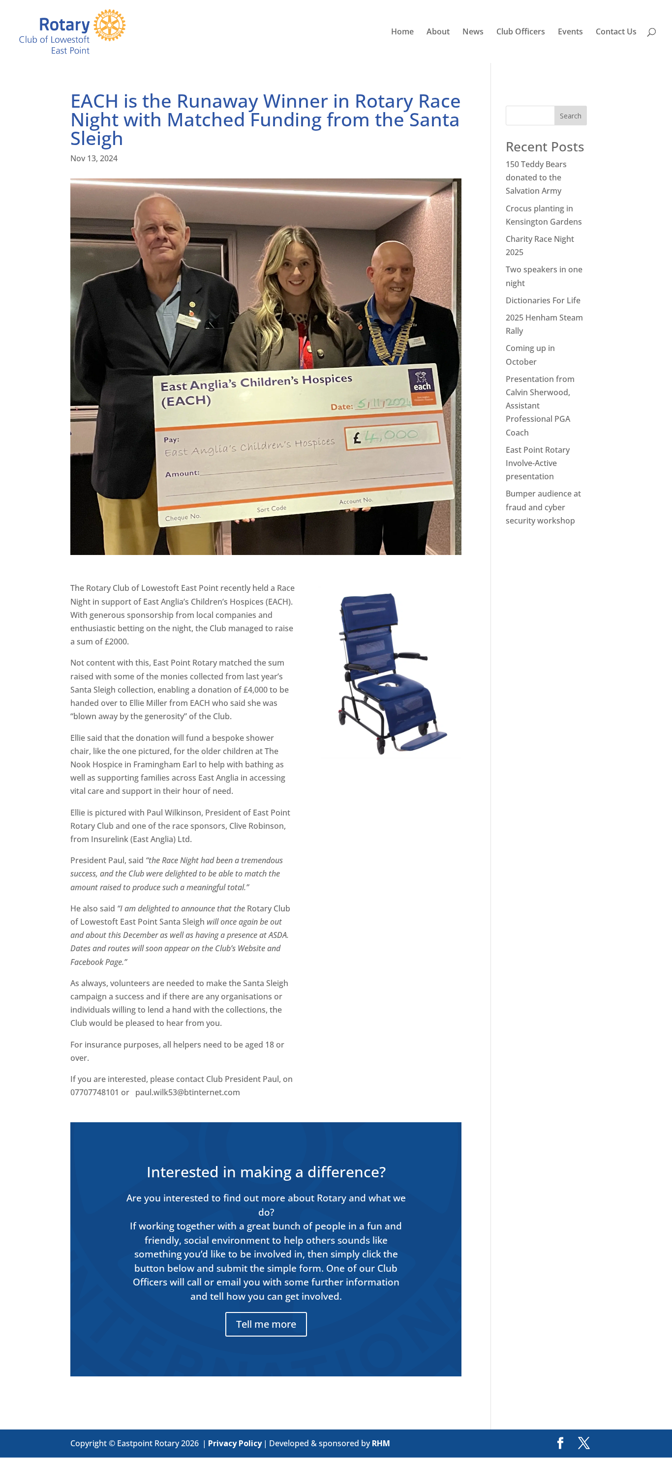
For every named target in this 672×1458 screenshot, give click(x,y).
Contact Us (616, 32)
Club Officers (520, 32)
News (473, 32)
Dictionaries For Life (543, 300)
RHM (381, 1443)
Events (570, 32)
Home (402, 32)
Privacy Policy (235, 1443)
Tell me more (266, 1324)
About (438, 32)
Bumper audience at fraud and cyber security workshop (543, 506)
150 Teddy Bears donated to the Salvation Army (536, 177)
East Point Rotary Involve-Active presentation (538, 463)
